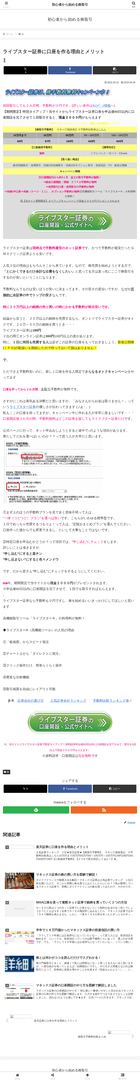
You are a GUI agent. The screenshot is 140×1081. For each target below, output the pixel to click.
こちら (102, 129)
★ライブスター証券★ (33, 123)
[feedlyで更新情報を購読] (36, 810)
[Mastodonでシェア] (54, 973)
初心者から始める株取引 (70, 4)
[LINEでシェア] (86, 983)
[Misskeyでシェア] (117, 973)
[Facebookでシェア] (23, 983)
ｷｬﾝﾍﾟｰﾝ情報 (102, 105)
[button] (114, 70)
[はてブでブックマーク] (54, 983)
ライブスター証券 (22, 407)
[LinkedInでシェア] (54, 993)
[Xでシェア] (23, 973)
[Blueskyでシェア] (86, 973)
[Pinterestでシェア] (117, 983)
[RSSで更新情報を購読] (104, 810)
